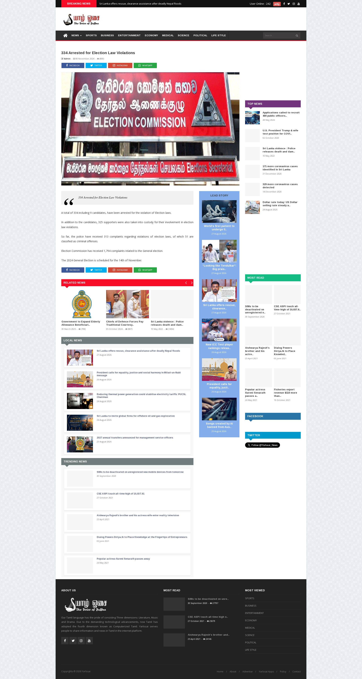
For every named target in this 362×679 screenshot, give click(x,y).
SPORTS (91, 35)
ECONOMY (151, 35)
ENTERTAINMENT (129, 35)
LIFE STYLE (218, 35)
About (233, 671)
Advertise (247, 671)
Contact (296, 671)
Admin (67, 58)
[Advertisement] (232, 18)
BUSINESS (107, 35)
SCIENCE (183, 35)
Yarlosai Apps (266, 671)
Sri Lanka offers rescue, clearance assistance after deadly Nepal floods (140, 3)
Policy (283, 671)
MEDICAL (168, 35)
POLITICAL (200, 35)
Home (220, 671)
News (75, 35)
